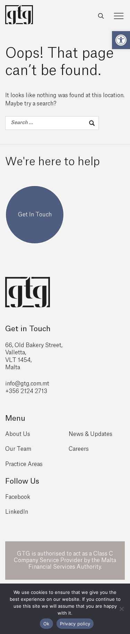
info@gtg (17, 383)
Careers (79, 449)
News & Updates (90, 434)
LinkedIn (16, 512)
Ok (46, 623)
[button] (121, 40)
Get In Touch (35, 214)
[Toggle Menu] (119, 16)
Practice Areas (24, 464)
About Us (17, 434)
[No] (121, 608)
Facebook (17, 497)
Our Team (18, 449)
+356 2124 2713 (26, 391)
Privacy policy (75, 623)
